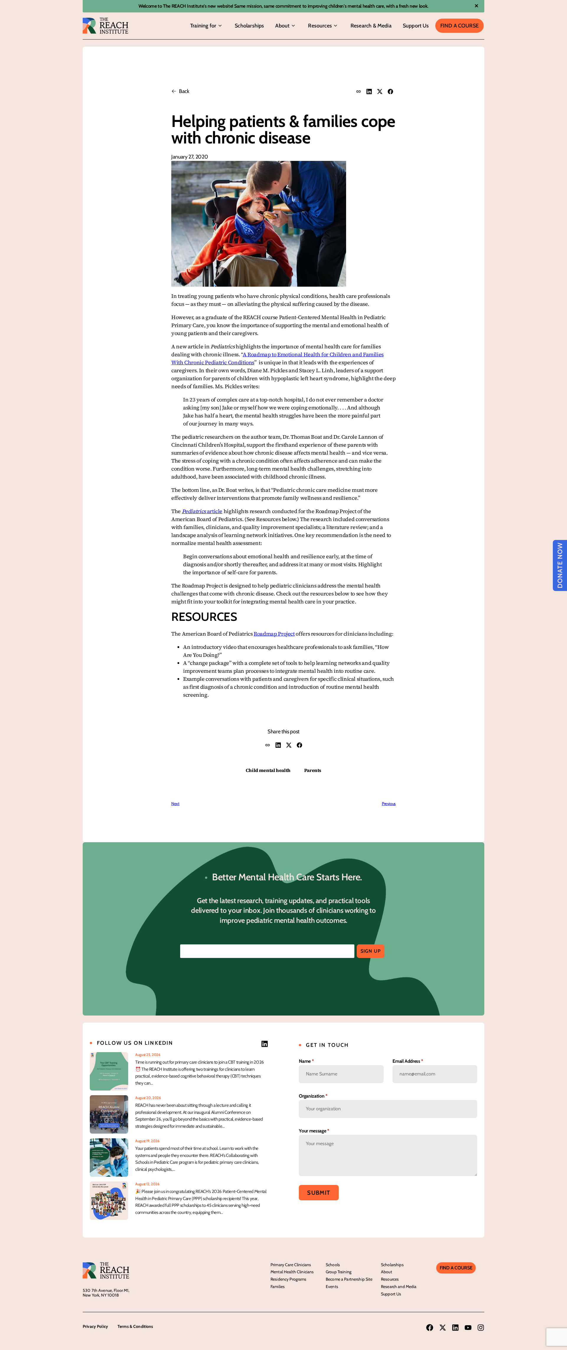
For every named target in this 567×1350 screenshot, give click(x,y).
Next (175, 803)
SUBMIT (318, 1192)
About (282, 25)
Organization (313, 1096)
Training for (203, 25)
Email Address (407, 1061)
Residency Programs (289, 1279)
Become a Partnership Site (349, 1279)
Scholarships (249, 25)
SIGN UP (371, 951)
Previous (389, 803)
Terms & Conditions (135, 1326)
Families (278, 1286)
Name (306, 1061)
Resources (320, 25)
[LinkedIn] (369, 91)
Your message (314, 1131)
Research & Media (371, 25)
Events (332, 1286)
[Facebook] (390, 91)
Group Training (338, 1271)
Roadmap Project (274, 633)
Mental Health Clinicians (292, 1271)
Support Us (416, 25)
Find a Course (459, 25)
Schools (333, 1264)
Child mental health (268, 770)
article (202, 511)
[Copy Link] (358, 91)
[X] (380, 91)
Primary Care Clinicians (291, 1264)
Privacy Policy (95, 1326)
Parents (312, 770)
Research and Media (399, 1286)
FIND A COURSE (456, 1268)
